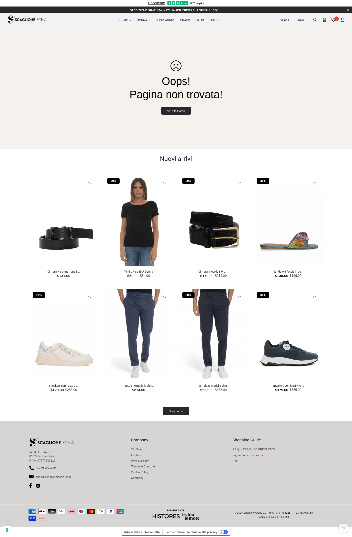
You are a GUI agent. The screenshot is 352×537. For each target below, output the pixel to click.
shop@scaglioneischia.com (53, 476)
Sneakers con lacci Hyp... (288, 385)
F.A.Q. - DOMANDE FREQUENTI (253, 449)
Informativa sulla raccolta (142, 532)
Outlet (215, 20)
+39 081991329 (45, 467)
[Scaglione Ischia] (27, 19)
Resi (235, 460)
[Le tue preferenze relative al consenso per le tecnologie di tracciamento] (7, 530)
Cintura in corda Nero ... (213, 271)
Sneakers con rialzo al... (64, 385)
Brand (185, 20)
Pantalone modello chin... (139, 385)
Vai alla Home (176, 110)
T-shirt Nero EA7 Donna (138, 271)
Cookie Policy (139, 472)
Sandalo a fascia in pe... (288, 271)
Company (137, 477)
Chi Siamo (137, 449)
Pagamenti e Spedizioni (247, 455)
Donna (142, 20)
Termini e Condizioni (144, 466)
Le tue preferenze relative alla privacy (191, 532)
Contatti (136, 455)
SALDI (200, 20)
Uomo (123, 20)
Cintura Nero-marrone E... (63, 271)
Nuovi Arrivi (165, 20)
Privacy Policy (140, 460)
